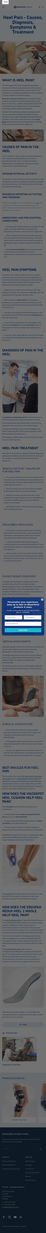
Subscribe (23, 630)
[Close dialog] (42, 599)
